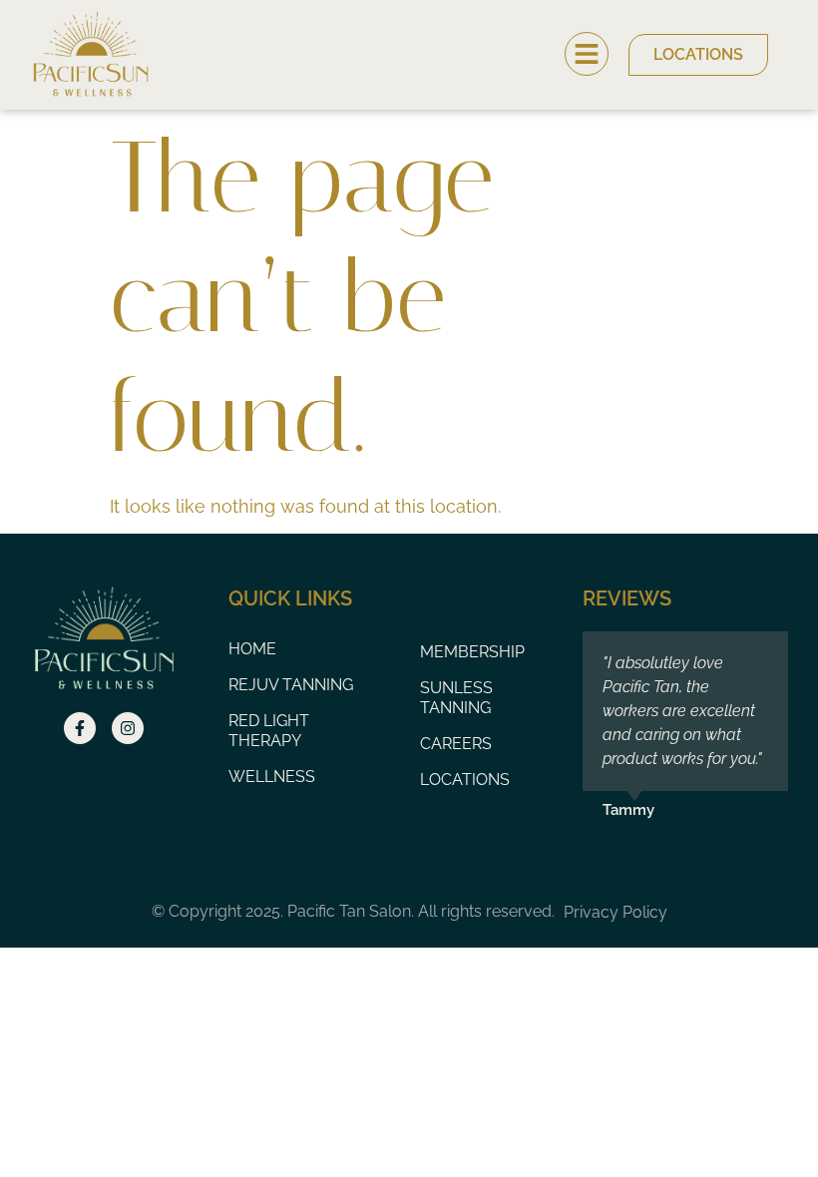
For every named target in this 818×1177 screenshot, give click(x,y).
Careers (456, 743)
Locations (465, 779)
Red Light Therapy (268, 730)
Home (252, 648)
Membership (472, 651)
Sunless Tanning (456, 697)
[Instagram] (128, 728)
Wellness (271, 776)
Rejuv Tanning (290, 684)
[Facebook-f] (80, 728)
